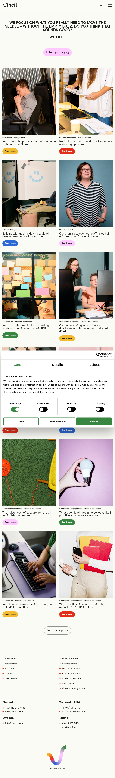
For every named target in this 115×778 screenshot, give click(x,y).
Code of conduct (71, 678)
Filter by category (57, 52)
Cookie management (74, 688)
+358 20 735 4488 (15, 707)
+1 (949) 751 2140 (71, 707)
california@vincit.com (74, 711)
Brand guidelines (71, 673)
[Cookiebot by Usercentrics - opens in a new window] (98, 355)
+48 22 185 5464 (71, 723)
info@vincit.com (14, 711)
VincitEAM (68, 683)
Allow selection (58, 421)
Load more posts (57, 630)
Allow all (93, 421)
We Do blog (11, 678)
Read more (10, 151)
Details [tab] (57, 365)
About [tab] (95, 365)
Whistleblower (70, 658)
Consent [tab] (20, 365)
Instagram (11, 663)
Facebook (10, 658)
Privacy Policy (70, 663)
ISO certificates (71, 668)
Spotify (9, 673)
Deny (21, 421)
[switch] (43, 409)
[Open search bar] (101, 4)
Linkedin (10, 668)
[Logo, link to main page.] (10, 5)
